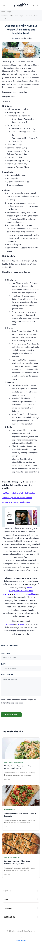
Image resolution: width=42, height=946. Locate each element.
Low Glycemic (17, 283)
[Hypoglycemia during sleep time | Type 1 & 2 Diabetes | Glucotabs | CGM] (21, 516)
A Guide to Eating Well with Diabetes (19, 493)
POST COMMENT (11, 715)
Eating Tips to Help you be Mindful (18, 502)
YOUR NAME (6, 653)
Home (3, 12)
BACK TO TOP (21, 940)
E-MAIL (3, 664)
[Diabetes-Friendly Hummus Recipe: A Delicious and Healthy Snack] (21, 50)
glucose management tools (25, 593)
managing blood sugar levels (14, 64)
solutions (21, 624)
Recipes (9, 12)
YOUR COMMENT (7, 674)
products (10, 624)
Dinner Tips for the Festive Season (17, 497)
